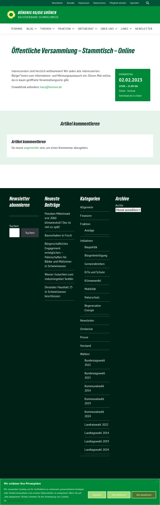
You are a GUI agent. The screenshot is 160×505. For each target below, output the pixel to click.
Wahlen (85, 354)
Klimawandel (93, 280)
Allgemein (86, 207)
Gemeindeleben (95, 264)
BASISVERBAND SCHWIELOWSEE (38, 17)
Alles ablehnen (119, 494)
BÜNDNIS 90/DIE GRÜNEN (37, 12)
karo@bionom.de (51, 87)
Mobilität (90, 289)
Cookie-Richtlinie (15, 500)
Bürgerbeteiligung (96, 255)
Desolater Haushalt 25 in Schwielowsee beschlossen (58, 291)
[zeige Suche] (148, 3)
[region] (80, 492)
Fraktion (85, 224)
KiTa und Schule (95, 272)
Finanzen (86, 216)
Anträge (89, 230)
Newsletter (87, 320)
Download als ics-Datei (130, 95)
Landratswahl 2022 (96, 424)
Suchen (14, 226)
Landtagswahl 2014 (97, 433)
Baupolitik (91, 247)
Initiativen (86, 241)
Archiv (119, 205)
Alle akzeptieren (144, 494)
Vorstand (85, 346)
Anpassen (97, 494)
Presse (84, 337)
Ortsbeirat (86, 329)
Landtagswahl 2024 (97, 449)
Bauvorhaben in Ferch (58, 235)
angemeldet (31, 148)
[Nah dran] (157, 481)
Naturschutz (92, 297)
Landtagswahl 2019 (97, 441)
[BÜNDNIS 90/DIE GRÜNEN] (11, 14)
